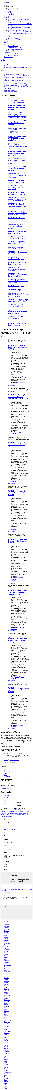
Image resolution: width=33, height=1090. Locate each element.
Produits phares (10, 810)
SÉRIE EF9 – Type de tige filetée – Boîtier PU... (17, 232)
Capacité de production (14, 47)
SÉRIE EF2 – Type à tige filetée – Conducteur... (17, 324)
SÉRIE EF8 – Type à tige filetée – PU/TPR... (17, 243)
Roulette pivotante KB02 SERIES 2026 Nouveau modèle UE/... (17, 107)
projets (6, 773)
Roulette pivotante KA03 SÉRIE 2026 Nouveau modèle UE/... (17, 123)
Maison (6, 5)
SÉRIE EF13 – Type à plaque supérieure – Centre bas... (17, 206)
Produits (6, 17)
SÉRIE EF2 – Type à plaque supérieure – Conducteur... (18, 300)
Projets (6, 41)
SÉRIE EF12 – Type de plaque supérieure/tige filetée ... (18, 220)
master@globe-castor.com (11, 760)
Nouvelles (7, 52)
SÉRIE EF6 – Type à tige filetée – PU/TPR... (17, 263)
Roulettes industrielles (7, 816)
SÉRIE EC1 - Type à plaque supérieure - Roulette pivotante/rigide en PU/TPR (18, 397)
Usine (9, 11)
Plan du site (18, 810)
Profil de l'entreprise (13, 8)
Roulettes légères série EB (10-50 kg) (18, 19)
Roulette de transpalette (14, 39)
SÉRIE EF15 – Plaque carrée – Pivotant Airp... (16, 181)
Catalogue (10, 13)
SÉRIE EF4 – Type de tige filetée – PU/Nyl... (17, 312)
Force (5, 44)
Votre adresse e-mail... (7, 788)
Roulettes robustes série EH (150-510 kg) (19, 32)
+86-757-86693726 (9, 829)
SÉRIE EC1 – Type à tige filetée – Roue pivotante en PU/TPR (17, 347)
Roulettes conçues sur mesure (16, 49)
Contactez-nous (8, 57)
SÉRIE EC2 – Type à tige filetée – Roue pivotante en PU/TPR (17, 493)
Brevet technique (12, 50)
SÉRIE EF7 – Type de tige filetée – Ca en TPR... (17, 253)
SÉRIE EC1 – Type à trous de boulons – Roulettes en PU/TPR (17, 640)
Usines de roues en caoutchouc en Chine (17, 814)
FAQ (9, 16)
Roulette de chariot (13, 38)
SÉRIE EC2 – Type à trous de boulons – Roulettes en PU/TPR (17, 541)
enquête (10, 385)
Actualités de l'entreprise (14, 53)
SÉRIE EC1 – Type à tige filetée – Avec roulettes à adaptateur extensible (17, 445)
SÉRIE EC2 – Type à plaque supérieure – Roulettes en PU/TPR (18, 690)
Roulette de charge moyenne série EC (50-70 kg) (17, 67)
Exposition (11, 14)
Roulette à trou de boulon (8, 811)
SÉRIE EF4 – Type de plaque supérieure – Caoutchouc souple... (16, 288)
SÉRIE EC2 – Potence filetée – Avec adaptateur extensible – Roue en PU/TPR (18, 592)
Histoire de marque (13, 10)
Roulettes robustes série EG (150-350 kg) (19, 30)
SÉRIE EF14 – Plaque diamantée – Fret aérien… (17, 193)
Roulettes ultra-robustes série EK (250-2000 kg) (17, 87)
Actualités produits (13, 55)
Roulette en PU (17, 813)
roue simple (11, 36)
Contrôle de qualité (13, 46)
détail (13, 385)
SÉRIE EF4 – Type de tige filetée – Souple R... (17, 275)
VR (5, 43)
